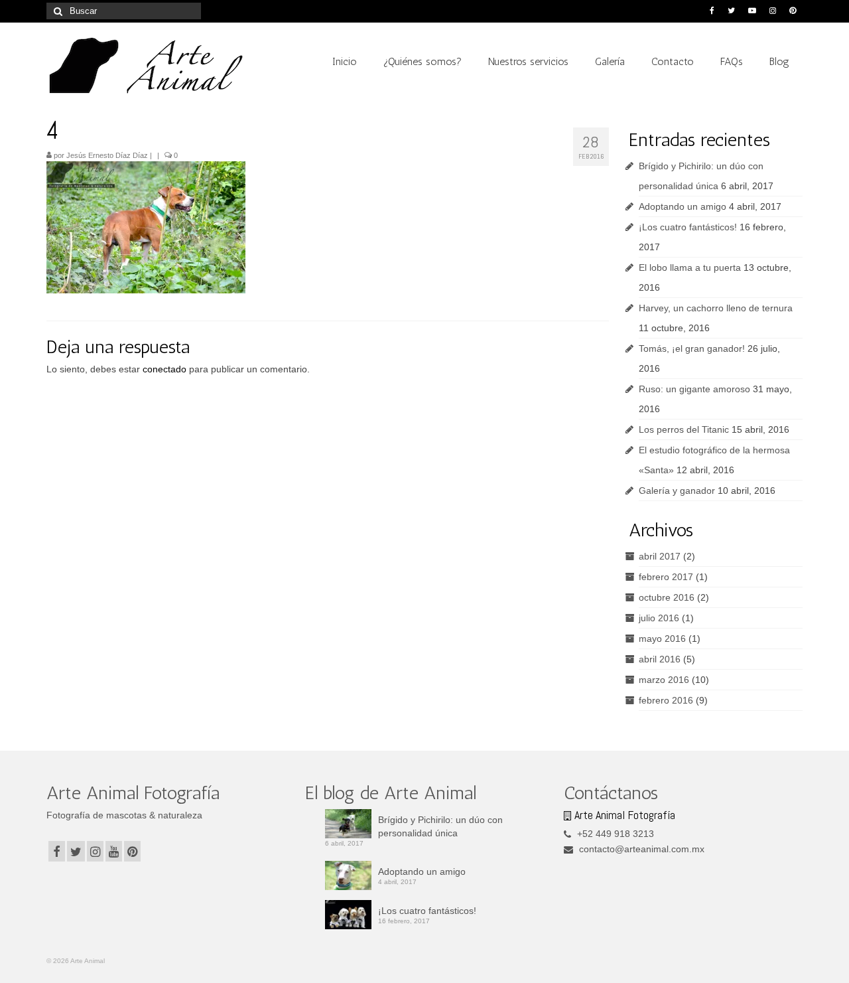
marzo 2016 (664, 679)
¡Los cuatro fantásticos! (688, 227)
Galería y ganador (677, 490)
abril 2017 (660, 556)
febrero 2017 (666, 576)
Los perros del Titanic (684, 429)
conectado (164, 369)
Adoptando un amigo (682, 206)
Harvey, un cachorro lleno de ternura (716, 308)
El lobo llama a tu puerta (690, 267)
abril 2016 (660, 659)
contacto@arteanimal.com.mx (640, 849)
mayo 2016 (662, 638)
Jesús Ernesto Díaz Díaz (107, 155)
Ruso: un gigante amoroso (694, 389)
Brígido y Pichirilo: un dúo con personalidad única (440, 826)
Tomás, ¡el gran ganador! (692, 348)
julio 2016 (659, 618)
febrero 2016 (666, 700)
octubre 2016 (666, 597)
